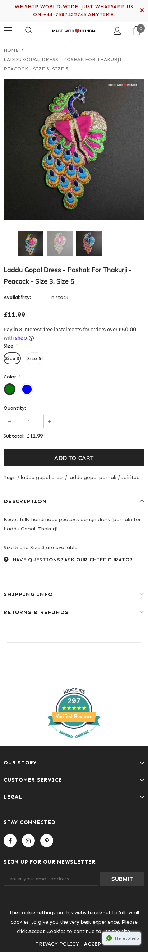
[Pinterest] (46, 840)
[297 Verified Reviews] (74, 742)
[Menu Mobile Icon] (8, 30)
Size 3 (12, 358)
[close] (141, 10)
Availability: (17, 297)
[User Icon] (117, 31)
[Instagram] (28, 840)
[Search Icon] (28, 30)
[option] (74, 149)
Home (11, 50)
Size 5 (34, 358)
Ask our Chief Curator (98, 560)
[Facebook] (10, 840)
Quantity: (15, 408)
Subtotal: (14, 436)
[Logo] (74, 30)
